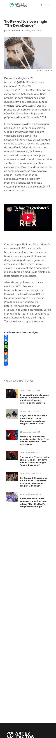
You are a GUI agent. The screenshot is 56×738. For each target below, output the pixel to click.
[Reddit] (28, 353)
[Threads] (28, 350)
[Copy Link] (28, 360)
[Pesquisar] (40, 5)
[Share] (28, 364)
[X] (28, 343)
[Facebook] (28, 336)
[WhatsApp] (28, 346)
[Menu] (47, 5)
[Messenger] (28, 339)
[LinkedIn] (28, 357)
